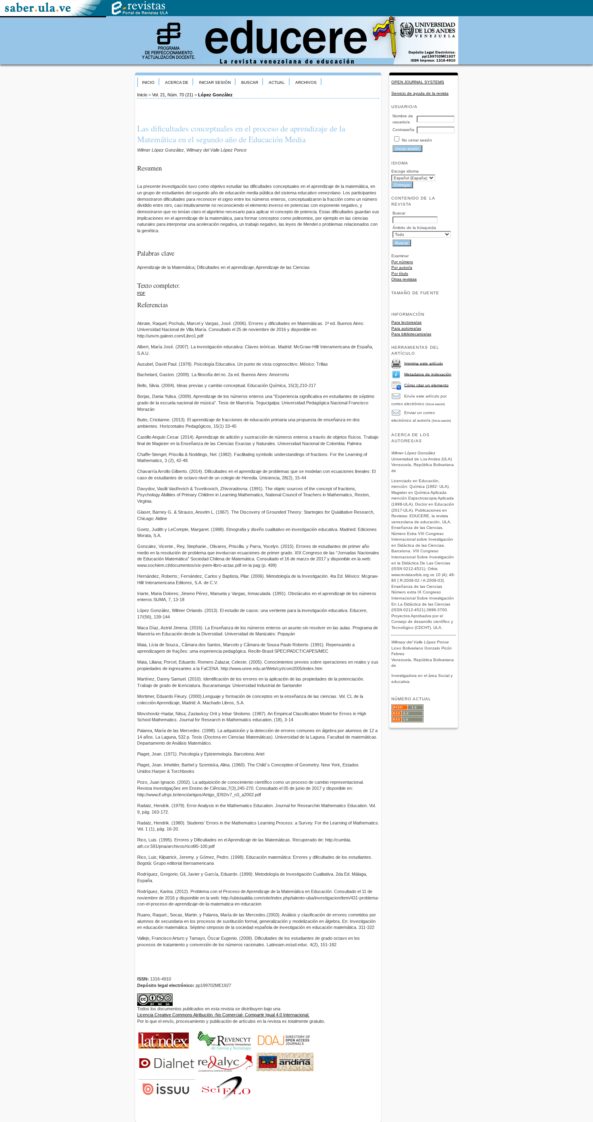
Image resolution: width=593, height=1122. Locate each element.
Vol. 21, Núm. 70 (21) (172, 94)
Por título (399, 273)
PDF (141, 293)
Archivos (306, 82)
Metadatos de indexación (427, 374)
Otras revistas (404, 279)
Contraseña (403, 129)
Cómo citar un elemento (426, 385)
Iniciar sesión (215, 82)
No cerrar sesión (417, 140)
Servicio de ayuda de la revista (420, 93)
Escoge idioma (405, 171)
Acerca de (176, 82)
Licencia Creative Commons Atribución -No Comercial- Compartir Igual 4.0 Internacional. (223, 1014)
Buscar (249, 82)
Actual (277, 82)
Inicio (148, 82)
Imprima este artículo (423, 363)
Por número (402, 262)
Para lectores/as (406, 322)
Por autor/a (401, 267)
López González (215, 94)
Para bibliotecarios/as (411, 334)
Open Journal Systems (417, 82)
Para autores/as (406, 328)
